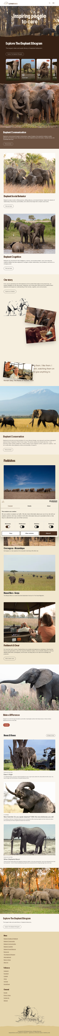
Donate (5, 992)
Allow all (48, 533)
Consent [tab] (10, 506)
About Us (6, 962)
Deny (10, 533)
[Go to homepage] (11, 3)
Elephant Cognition (8, 946)
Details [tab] (29, 506)
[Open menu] (53, 3)
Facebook (6, 973)
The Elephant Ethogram (9, 954)
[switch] (22, 527)
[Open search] (49, 3)
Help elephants (7, 957)
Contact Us (6, 998)
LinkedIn (6, 976)
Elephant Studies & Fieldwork (11, 938)
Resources (6, 952)
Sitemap (6, 1000)
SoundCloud (7, 984)
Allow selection (29, 533)
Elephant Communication (10, 944)
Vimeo (5, 979)
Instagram (6, 971)
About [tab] (48, 506)
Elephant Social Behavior (10, 949)
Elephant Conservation (9, 941)
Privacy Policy (7, 995)
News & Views (7, 960)
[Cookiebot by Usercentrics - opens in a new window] (50, 501)
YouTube (6, 981)
